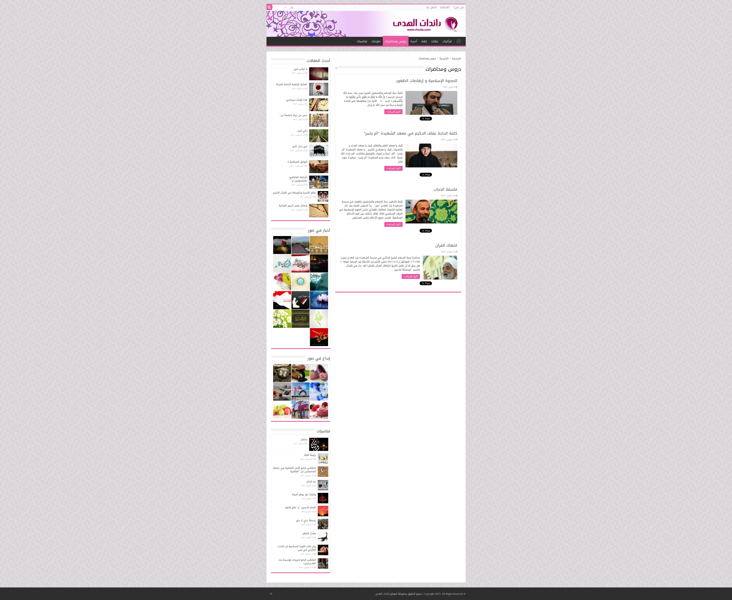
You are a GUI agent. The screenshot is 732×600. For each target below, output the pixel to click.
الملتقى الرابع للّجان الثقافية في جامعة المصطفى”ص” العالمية (294, 470)
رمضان (304, 439)
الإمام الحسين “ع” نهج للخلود (300, 507)
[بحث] (269, 7)
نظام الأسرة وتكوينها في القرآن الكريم (294, 192)
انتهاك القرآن (446, 245)
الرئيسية (459, 41)
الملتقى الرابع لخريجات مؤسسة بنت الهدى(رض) (297, 561)
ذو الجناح (311, 481)
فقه (424, 41)
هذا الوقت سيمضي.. (296, 99)
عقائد (434, 41)
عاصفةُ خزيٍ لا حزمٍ (306, 520)
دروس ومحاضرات (396, 41)
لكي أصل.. (301, 131)
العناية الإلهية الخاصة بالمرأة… (290, 84)
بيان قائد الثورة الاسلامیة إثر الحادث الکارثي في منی (297, 548)
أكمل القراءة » (393, 111)
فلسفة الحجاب (445, 189)
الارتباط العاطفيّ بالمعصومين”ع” (298, 179)
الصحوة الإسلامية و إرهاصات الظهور (426, 80)
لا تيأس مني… (299, 69)
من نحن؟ (458, 7)
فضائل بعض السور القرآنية (293, 205)
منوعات (375, 41)
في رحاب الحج (299, 146)
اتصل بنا (431, 7)
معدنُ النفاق (309, 533)
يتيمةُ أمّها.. (309, 455)
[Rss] (292, 7)
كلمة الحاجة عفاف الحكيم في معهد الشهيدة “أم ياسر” (410, 133)
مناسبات (362, 41)
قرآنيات (447, 41)
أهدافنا (444, 7)
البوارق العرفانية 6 (297, 161)
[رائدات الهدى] (366, 23)
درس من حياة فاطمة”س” (293, 115)
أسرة (413, 41)
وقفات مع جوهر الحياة (304, 494)
